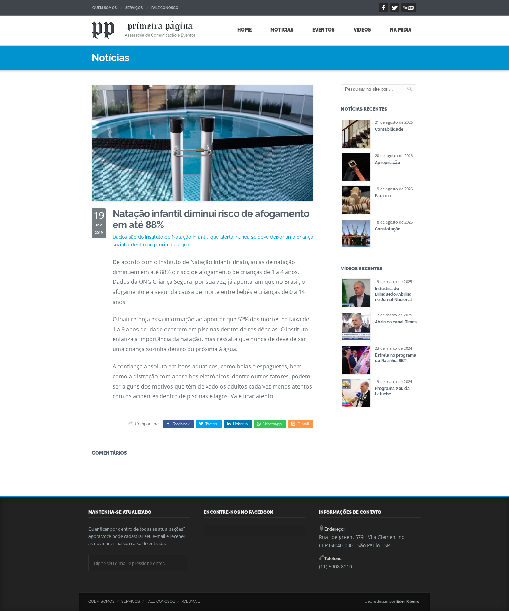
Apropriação (387, 162)
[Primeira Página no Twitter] (394, 7)
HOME (244, 30)
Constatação (387, 229)
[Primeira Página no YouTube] (408, 7)
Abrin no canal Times (396, 322)
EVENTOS (323, 30)
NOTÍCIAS (282, 30)
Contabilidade (389, 129)
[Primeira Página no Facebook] (383, 7)
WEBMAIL (191, 601)
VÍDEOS (362, 30)
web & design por (392, 601)
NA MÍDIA (400, 30)
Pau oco (383, 195)
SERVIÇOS (134, 8)
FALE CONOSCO (164, 8)
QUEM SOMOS (104, 8)
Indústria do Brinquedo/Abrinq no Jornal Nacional (393, 294)
